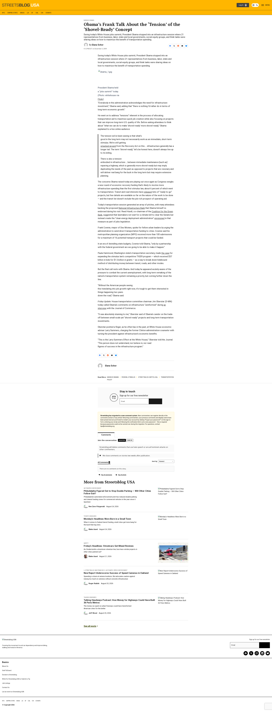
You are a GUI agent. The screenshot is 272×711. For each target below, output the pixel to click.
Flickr (100, 99)
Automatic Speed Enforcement (116, 570)
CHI (42, 13)
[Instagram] (257, 653)
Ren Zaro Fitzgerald (97, 506)
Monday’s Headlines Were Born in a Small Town (107, 519)
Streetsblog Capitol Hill (148, 377)
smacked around (108, 146)
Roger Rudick (94, 583)
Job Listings (6, 683)
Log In (241, 5)
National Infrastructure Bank (132, 208)
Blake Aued (93, 529)
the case (165, 253)
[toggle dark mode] (255, 5)
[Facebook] (246, 653)
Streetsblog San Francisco (95, 570)
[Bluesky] (268, 653)
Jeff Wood (93, 613)
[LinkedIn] (262, 653)
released (148, 192)
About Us (5, 666)
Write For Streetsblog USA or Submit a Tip (16, 679)
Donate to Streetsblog (9, 675)
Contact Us (5, 687)
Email (123, 401)
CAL (37, 13)
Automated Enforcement (92, 488)
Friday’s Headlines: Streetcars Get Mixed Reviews (109, 546)
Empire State (13, 13)
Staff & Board (6, 670)
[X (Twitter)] (251, 653)
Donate (48, 13)
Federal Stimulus (128, 377)
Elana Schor (97, 45)
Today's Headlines (90, 516)
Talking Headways (90, 597)
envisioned (159, 218)
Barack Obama (89, 20)
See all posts (90, 626)
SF (32, 13)
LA (28, 13)
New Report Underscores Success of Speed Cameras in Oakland (116, 573)
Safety (86, 543)
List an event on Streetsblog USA (13, 692)
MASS (22, 13)
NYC (3, 13)
